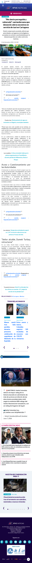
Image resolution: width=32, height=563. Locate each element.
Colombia (5, 16)
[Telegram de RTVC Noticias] (24, 541)
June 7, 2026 (7, 418)
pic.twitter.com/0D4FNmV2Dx (13, 412)
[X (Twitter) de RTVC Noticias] (6, 541)
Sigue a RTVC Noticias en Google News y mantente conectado (16, 356)
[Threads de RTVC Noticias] (29, 541)
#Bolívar (22, 296)
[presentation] (4, 347)
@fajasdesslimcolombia (13, 92)
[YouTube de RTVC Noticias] (15, 541)
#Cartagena (15, 296)
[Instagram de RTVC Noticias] (11, 541)
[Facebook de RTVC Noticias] (1, 541)
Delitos (7, 317)
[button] (14, 348)
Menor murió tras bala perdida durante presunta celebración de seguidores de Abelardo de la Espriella (10, 331)
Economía (20, 317)
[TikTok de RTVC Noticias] (20, 541)
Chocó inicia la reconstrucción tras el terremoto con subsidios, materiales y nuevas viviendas (15, 499)
